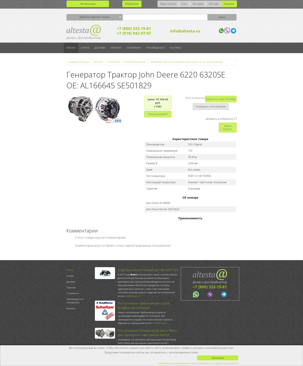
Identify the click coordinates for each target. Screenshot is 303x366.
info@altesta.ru (185, 30)
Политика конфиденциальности (219, 363)
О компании (133, 47)
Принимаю (217, 358)
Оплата (85, 47)
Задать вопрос (227, 127)
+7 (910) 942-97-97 (134, 33)
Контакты (175, 47)
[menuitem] (79, 270)
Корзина (229, 3)
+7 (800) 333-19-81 (134, 28)
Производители (155, 47)
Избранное (132, 3)
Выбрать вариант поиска (94, 17)
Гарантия (115, 47)
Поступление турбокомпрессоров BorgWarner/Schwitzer (144, 305)
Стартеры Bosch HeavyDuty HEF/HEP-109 (148, 270)
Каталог (71, 47)
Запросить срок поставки (221, 99)
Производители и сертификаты (75, 301)
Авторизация (87, 3)
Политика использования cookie (177, 363)
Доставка (100, 47)
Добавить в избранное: (220, 118)
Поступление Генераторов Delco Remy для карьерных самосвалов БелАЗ (147, 332)
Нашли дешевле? (158, 114)
